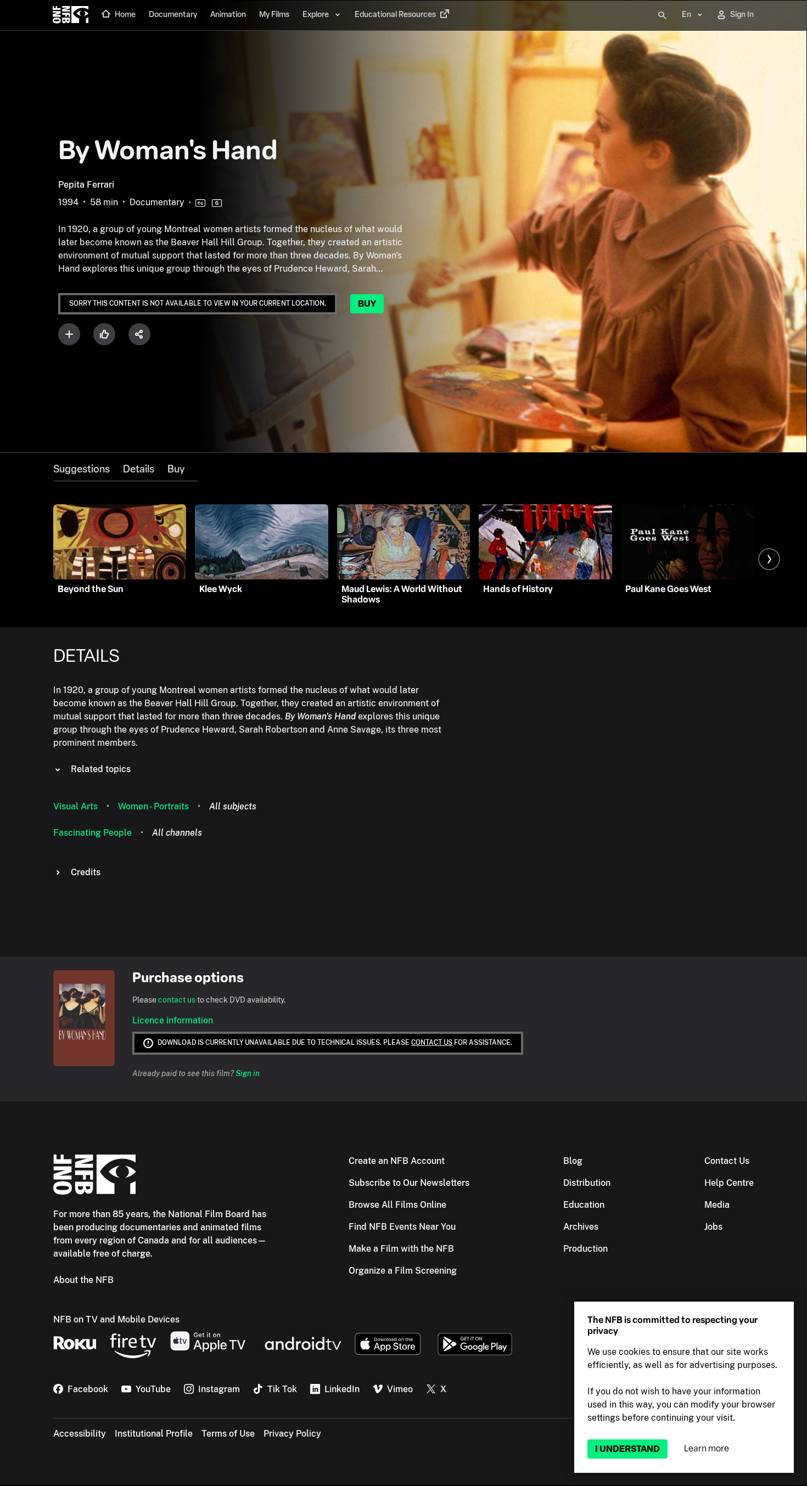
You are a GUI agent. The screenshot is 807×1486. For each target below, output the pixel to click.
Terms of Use (228, 1433)
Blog (572, 1161)
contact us (176, 999)
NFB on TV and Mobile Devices (116, 1319)
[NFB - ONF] (70, 15)
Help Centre (729, 1183)
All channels (177, 833)
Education (583, 1205)
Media (717, 1205)
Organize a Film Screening (403, 1270)
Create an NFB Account (397, 1161)
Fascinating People (92, 833)
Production (585, 1248)
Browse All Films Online (397, 1205)
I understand (627, 1449)
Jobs (713, 1227)
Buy (367, 304)
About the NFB (83, 1280)
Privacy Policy (292, 1433)
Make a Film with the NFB (401, 1248)
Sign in (248, 1073)
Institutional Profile (154, 1433)
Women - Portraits (153, 806)
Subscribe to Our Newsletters (409, 1183)
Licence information (172, 1020)
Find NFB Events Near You (402, 1227)
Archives (580, 1227)
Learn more (706, 1448)
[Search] (662, 15)
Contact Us (726, 1161)
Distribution (586, 1183)
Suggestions (81, 469)
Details (138, 469)
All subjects (232, 806)
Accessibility (79, 1433)
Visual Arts (75, 806)
